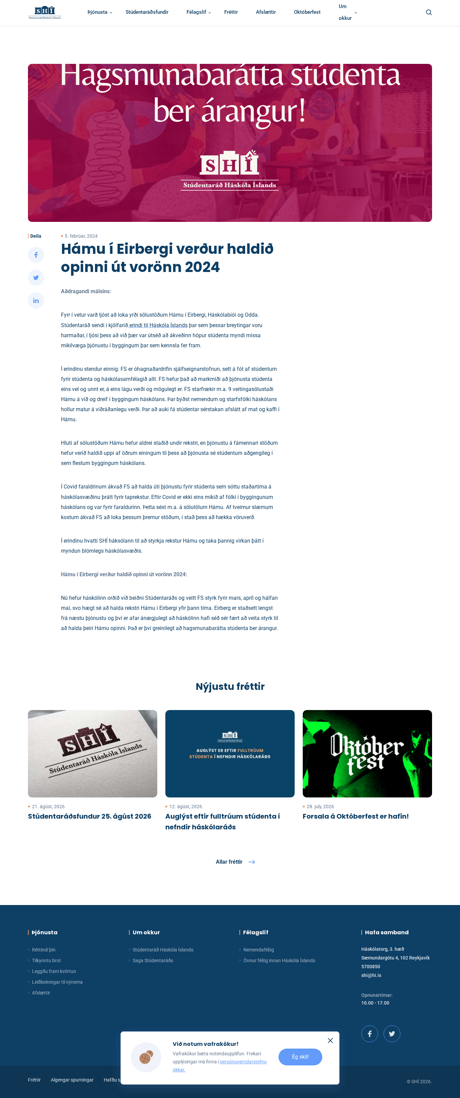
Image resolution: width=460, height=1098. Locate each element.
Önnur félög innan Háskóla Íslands (279, 960)
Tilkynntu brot (46, 960)
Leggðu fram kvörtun (54, 971)
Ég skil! (300, 1057)
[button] (427, 12)
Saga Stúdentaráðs (153, 960)
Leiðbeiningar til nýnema (57, 982)
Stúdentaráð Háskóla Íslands (163, 949)
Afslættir (41, 992)
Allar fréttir (229, 862)
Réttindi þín (44, 949)
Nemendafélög (258, 949)
